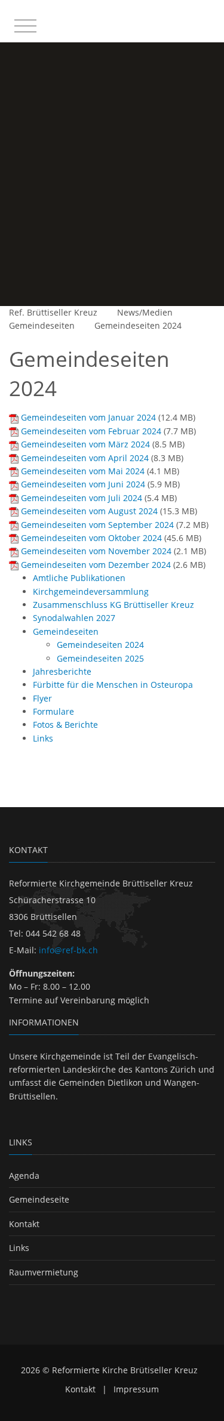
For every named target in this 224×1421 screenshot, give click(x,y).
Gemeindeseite (39, 1199)
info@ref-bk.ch (68, 950)
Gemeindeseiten (42, 325)
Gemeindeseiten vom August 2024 (89, 511)
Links (19, 1247)
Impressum (136, 1389)
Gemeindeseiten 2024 (138, 325)
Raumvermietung (43, 1272)
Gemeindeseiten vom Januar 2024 (88, 417)
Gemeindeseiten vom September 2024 (97, 524)
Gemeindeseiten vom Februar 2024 (91, 431)
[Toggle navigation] (23, 23)
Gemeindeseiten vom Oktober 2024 (91, 537)
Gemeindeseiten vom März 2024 (85, 444)
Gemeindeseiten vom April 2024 (85, 458)
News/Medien (145, 312)
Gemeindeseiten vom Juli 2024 (81, 497)
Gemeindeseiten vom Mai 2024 (83, 471)
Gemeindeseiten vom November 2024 (96, 551)
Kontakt (24, 1224)
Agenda (24, 1175)
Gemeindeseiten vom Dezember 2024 (96, 564)
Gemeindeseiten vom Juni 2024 (83, 484)
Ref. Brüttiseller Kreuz (53, 312)
